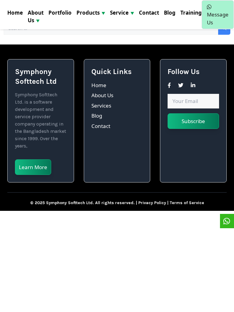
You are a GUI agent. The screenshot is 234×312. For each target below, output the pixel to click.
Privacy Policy (152, 202)
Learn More (33, 167)
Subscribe (193, 121)
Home (98, 85)
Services (101, 105)
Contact (100, 125)
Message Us (218, 18)
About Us (102, 95)
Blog (96, 115)
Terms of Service (187, 202)
